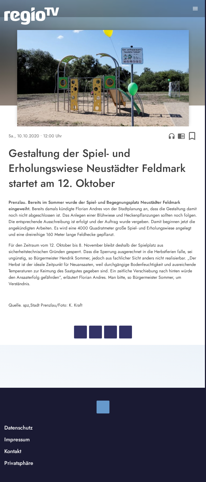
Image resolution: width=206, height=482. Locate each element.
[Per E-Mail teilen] (125, 332)
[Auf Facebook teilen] (80, 332)
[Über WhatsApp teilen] (110, 332)
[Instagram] (103, 407)
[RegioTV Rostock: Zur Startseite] (31, 16)
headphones (171, 136)
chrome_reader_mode (181, 136)
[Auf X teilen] (95, 332)
